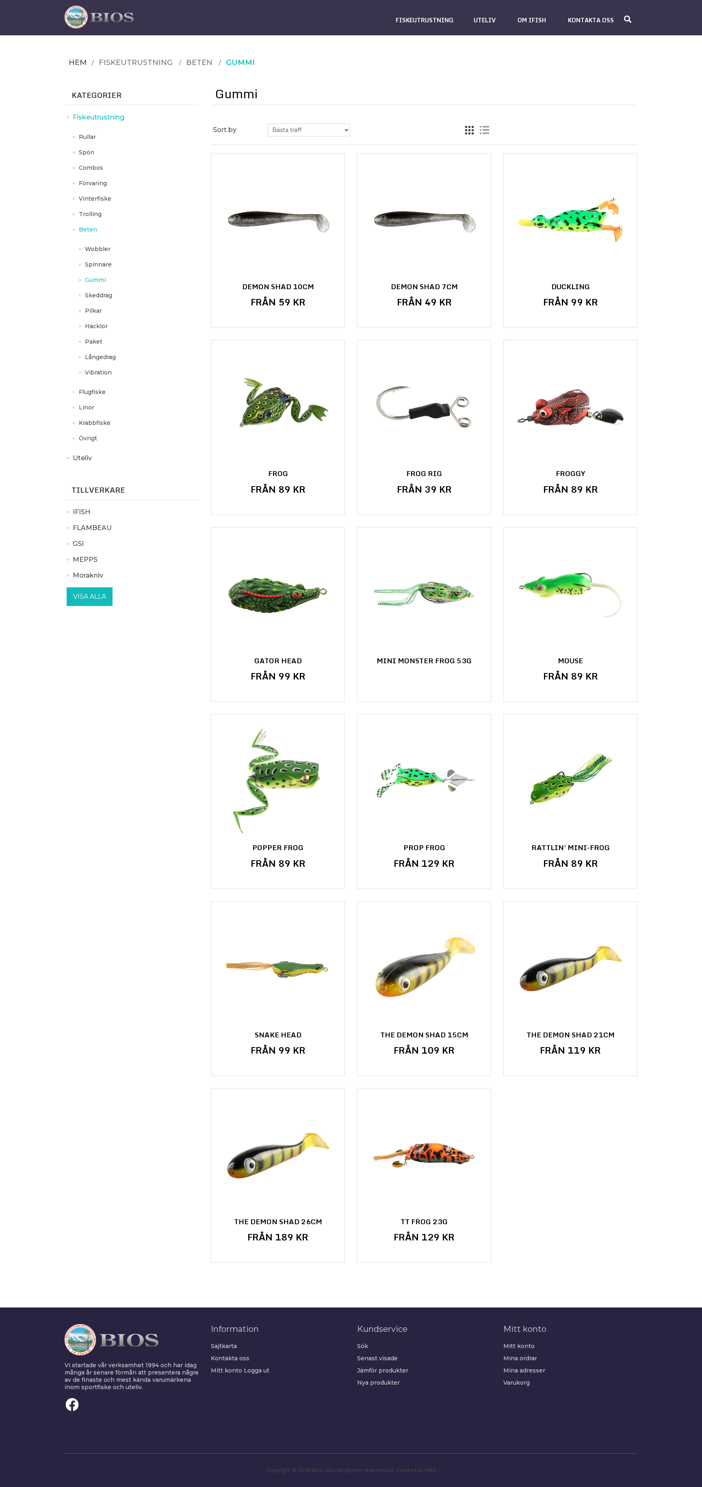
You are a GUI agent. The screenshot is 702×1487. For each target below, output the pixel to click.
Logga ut (256, 1370)
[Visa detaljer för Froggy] (570, 407)
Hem (78, 62)
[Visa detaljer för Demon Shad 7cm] (424, 220)
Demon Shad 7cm (424, 287)
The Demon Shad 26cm (278, 1222)
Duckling (570, 287)
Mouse (570, 661)
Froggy (570, 474)
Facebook (72, 1404)
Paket (93, 341)
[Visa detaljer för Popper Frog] (277, 781)
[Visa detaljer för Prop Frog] (424, 781)
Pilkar (93, 310)
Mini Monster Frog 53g (424, 661)
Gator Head (278, 661)
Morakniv (88, 575)
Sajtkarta (224, 1346)
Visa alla (89, 596)
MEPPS (85, 559)
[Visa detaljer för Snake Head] (277, 968)
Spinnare (98, 264)
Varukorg (516, 1382)
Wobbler (97, 249)
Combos (91, 167)
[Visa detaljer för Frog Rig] (424, 407)
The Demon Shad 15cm (424, 1035)
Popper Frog (277, 848)
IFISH (81, 512)
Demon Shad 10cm (278, 287)
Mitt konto (226, 1370)
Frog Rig (424, 474)
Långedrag (100, 357)
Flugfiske (92, 392)
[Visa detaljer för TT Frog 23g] (424, 1155)
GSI (78, 544)
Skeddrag (98, 295)
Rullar (87, 137)
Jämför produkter (382, 1370)
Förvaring (93, 183)
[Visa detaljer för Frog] (277, 407)
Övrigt (88, 438)
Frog (278, 474)
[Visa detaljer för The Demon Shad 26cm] (277, 1155)
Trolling (90, 214)
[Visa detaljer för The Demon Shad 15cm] (424, 968)
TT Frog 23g (424, 1222)
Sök (362, 1346)
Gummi (95, 280)
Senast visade (377, 1358)
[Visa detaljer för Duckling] (570, 220)
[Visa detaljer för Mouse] (570, 594)
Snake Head (278, 1035)
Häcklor (96, 326)
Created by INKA (416, 1470)
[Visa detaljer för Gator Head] (277, 594)
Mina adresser (524, 1370)
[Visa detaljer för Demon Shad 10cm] (277, 220)
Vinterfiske (95, 198)
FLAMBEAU (92, 528)
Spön (86, 152)
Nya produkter (378, 1382)
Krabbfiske (94, 422)
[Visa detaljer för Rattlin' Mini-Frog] (570, 781)
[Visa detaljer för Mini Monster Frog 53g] (424, 594)
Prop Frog (424, 848)
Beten (88, 229)
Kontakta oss (230, 1358)
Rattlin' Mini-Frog (570, 848)
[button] (424, 20)
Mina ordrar (520, 1358)
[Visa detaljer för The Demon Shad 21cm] (570, 968)
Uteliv (82, 458)
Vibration (98, 372)
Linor (86, 407)
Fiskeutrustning (98, 117)
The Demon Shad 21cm (570, 1035)
